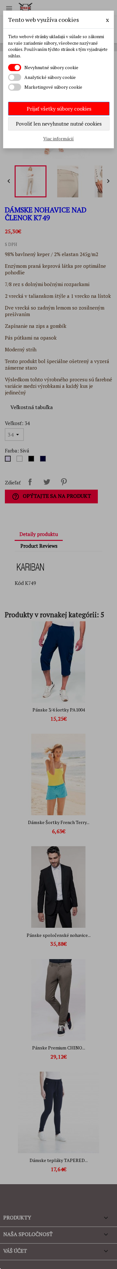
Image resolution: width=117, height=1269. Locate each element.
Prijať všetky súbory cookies (59, 108)
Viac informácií (58, 138)
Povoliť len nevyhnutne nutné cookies (59, 123)
